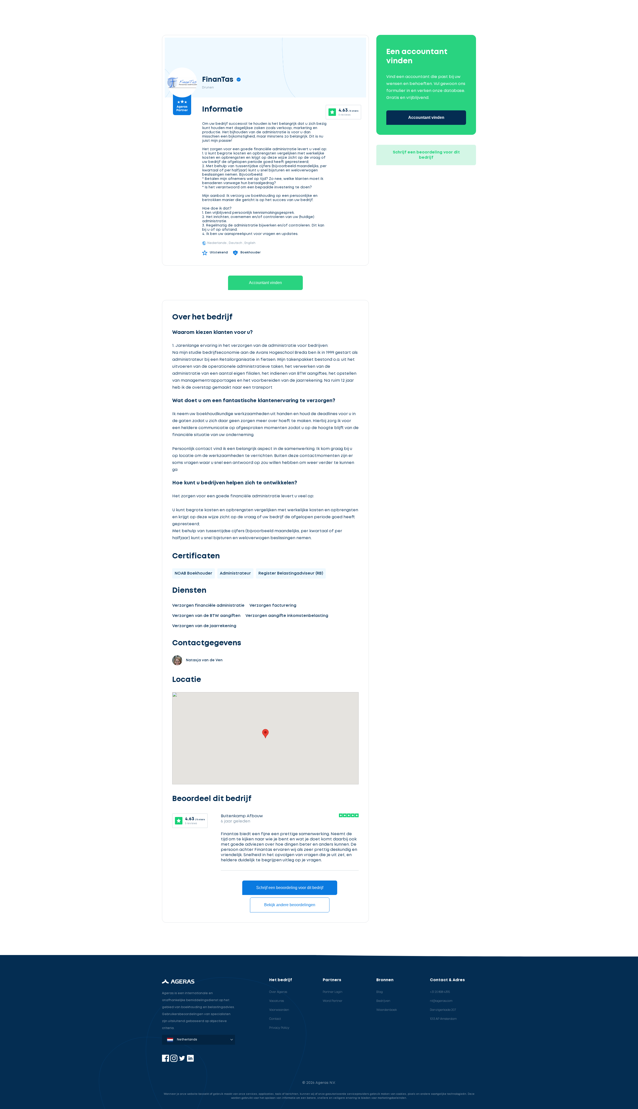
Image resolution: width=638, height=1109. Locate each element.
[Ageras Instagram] (174, 1061)
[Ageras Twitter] (182, 1061)
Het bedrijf (280, 980)
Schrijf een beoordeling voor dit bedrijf (289, 888)
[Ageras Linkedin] (190, 1061)
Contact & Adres (447, 980)
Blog (379, 992)
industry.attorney (46, 942)
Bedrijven (383, 1001)
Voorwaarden (279, 1010)
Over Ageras (278, 992)
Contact (275, 1019)
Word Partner (332, 1001)
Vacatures (276, 1001)
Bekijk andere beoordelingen (289, 905)
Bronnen (385, 980)
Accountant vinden (265, 283)
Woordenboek (386, 1010)
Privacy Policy (279, 1028)
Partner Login (332, 992)
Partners (332, 980)
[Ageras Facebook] (166, 1061)
